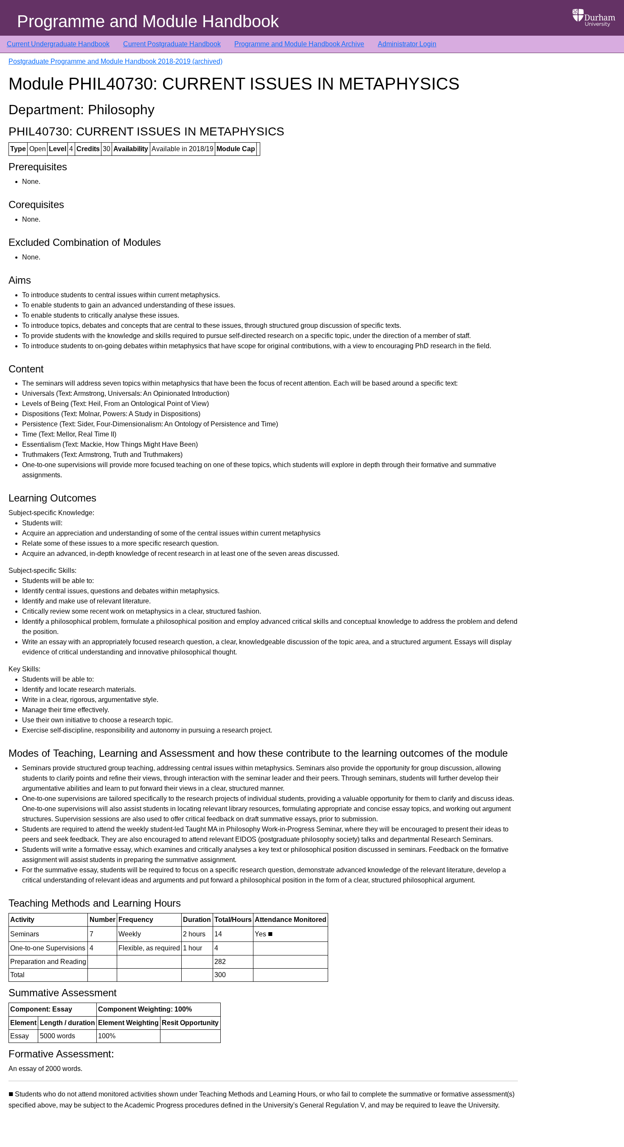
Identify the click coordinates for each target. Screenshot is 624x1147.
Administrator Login (407, 44)
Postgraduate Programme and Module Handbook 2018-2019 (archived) (115, 61)
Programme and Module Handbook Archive (299, 44)
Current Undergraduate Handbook (58, 44)
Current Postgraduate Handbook (172, 44)
